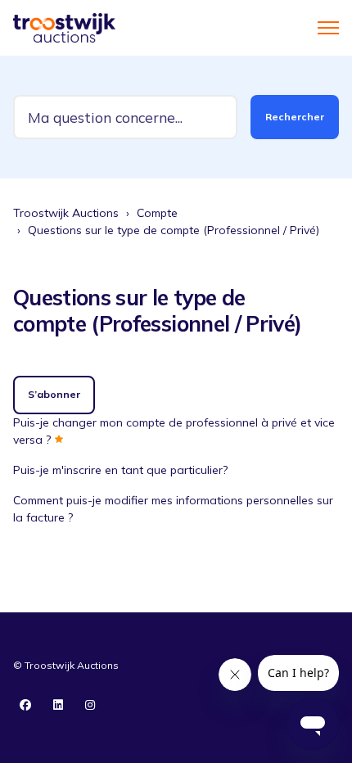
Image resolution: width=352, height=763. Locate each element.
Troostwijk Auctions (66, 212)
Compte (157, 212)
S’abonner (54, 394)
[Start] (64, 28)
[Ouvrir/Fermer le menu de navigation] (328, 28)
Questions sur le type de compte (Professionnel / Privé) (173, 230)
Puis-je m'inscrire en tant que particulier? (120, 470)
